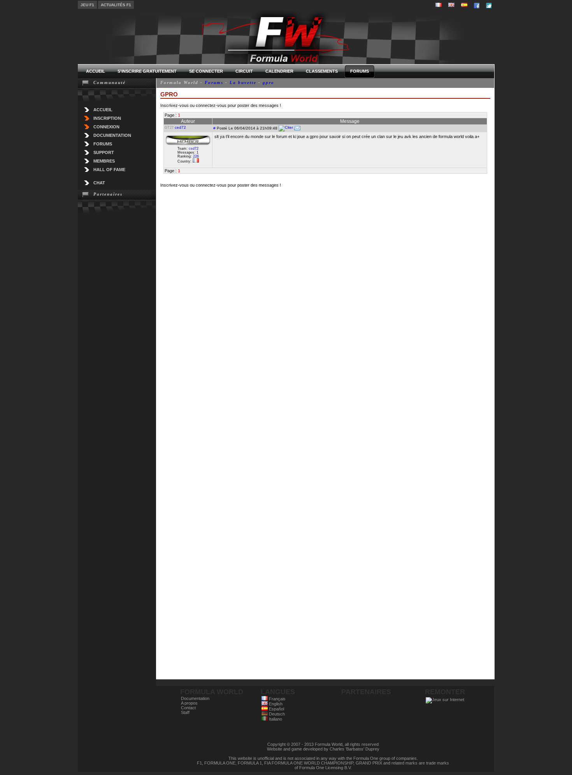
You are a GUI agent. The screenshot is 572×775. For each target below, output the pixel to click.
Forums (102, 144)
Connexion (106, 126)
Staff (185, 712)
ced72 (180, 127)
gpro (268, 82)
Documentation (112, 135)
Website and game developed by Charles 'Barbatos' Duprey (323, 749)
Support (103, 152)
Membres (104, 161)
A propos (189, 703)
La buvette (243, 82)
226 (196, 156)
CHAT (99, 182)
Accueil (102, 109)
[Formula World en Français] (438, 5)
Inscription (107, 118)
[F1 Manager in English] (451, 5)
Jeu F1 (87, 5)
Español (276, 709)
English (275, 704)
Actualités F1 (116, 5)
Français (277, 698)
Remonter (445, 692)
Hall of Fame (109, 169)
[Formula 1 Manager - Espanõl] (464, 5)
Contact (188, 707)
